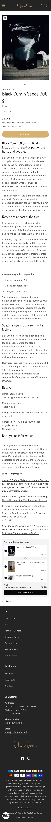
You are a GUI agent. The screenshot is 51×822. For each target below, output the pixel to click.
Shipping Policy (12, 637)
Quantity (6, 106)
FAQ (7, 624)
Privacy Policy (11, 643)
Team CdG (10, 680)
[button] (3, 5)
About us (9, 674)
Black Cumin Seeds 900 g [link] (26, 547)
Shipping (15, 122)
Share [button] (8, 601)
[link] (11, 551)
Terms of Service (13, 631)
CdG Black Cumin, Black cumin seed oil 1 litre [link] (30, 563)
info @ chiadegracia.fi (16, 732)
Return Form (11, 655)
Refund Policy (11, 649)
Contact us (10, 618)
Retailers (9, 686)
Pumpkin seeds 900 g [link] (24, 576)
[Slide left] (19, 85)
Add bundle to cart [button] (25, 593)
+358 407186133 (13, 723)
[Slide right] (31, 85)
